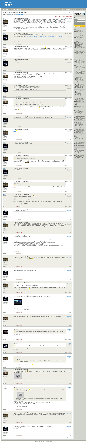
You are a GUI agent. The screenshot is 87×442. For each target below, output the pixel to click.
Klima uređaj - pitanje (79, 43)
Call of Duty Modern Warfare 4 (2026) (80, 39)
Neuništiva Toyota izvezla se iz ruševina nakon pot (80, 156)
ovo (51, 48)
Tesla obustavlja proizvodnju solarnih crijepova (80, 53)
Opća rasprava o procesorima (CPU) (79, 113)
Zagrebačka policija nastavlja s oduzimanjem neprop (80, 152)
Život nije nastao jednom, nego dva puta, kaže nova (80, 28)
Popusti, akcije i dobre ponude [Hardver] (79, 134)
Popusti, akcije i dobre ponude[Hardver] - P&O (80, 55)
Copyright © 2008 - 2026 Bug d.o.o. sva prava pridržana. (43, 441)
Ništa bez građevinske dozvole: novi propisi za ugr (80, 87)
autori (80, 9)
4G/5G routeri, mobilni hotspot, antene (79, 132)
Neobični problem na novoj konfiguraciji (21, 18)
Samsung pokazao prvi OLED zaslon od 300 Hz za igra (80, 64)
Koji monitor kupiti (79, 46)
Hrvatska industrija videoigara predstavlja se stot (80, 73)
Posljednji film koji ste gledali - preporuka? (80, 47)
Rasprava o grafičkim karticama (79, 119)
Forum (7, 9)
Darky (4, 194)
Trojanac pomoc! (78, 54)
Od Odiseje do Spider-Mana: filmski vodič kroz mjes (80, 131)
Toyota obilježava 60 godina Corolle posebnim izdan (80, 98)
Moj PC (5, 96)
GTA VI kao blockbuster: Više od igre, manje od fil (80, 80)
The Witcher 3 (78, 42)
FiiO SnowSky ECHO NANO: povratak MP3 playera (79, 36)
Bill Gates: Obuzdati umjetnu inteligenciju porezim (80, 77)
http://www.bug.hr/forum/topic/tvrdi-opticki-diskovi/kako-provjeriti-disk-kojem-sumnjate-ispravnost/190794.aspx (44, 36)
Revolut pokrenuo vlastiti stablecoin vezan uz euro (80, 85)
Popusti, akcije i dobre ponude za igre (79, 121)
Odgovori (69, 19)
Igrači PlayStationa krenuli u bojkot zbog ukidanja (80, 111)
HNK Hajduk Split (79, 78)
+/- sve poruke (57, 16)
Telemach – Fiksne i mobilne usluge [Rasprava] (80, 83)
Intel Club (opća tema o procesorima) (79, 69)
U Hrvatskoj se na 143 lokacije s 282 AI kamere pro (80, 71)
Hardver (10, 9)
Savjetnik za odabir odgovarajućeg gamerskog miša (80, 95)
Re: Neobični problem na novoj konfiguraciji (21, 33)
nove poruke (76, 9)
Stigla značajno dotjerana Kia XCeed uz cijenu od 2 (80, 101)
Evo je (15, 131)
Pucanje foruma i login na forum (80, 137)
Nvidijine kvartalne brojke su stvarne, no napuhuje (80, 75)
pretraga (83, 9)
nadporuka (69, 113)
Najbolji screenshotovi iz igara (80, 159)
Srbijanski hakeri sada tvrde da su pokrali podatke (80, 81)
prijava (60, 9)
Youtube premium (79, 91)
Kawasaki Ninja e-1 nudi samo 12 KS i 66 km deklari (80, 127)
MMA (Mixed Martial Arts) (80, 86)
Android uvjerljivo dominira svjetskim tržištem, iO (80, 123)
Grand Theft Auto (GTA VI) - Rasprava (80, 38)
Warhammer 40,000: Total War (80, 144)
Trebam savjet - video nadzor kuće (79, 126)
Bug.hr (4, 9)
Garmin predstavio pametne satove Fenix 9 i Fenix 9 (80, 51)
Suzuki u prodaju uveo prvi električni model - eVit (80, 100)
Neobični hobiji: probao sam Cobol (80, 33)
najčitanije (72, 9)
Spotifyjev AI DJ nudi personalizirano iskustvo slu (80, 116)
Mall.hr (77, 135)
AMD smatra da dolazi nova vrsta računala (80, 68)
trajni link (70, 30)
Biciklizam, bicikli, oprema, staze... (80, 105)
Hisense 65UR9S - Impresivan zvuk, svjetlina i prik (80, 109)
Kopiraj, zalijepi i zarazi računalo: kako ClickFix (79, 93)
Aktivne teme (77, 26)
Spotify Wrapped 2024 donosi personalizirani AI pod (80, 118)
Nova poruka (69, 12)
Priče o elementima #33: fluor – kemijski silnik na (80, 32)
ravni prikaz (63, 16)
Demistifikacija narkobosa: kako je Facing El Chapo (80, 145)
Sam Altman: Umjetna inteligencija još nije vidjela (80, 150)
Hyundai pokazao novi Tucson (79, 154)
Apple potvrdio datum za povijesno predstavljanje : (80, 140)
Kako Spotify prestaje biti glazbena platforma (80, 60)
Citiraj (69, 49)
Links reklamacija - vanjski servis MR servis (80, 66)
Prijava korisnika (78, 17)
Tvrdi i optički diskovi (17, 9)
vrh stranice (83, 440)
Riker (4, 18)
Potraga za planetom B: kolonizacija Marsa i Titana (80, 90)
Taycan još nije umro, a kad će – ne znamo (80, 103)
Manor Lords (78, 45)
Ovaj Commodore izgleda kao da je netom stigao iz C (80, 142)
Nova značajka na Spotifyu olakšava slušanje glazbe (80, 62)
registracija (63, 9)
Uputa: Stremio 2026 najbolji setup (80, 41)
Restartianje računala (79, 124)
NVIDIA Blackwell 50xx (79, 44)
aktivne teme (68, 9)
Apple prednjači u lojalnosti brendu (80, 49)
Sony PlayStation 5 (79, 58)
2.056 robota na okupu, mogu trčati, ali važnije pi (80, 157)
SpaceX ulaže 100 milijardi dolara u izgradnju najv (80, 148)
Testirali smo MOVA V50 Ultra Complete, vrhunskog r (80, 107)
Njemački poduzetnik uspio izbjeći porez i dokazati (80, 114)
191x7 (4, 33)
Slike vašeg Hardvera (79, 57)
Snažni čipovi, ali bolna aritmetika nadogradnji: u (80, 139)
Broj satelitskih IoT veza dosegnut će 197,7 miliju (80, 129)
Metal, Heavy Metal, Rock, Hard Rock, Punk (80, 30)
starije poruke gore (69, 16)
